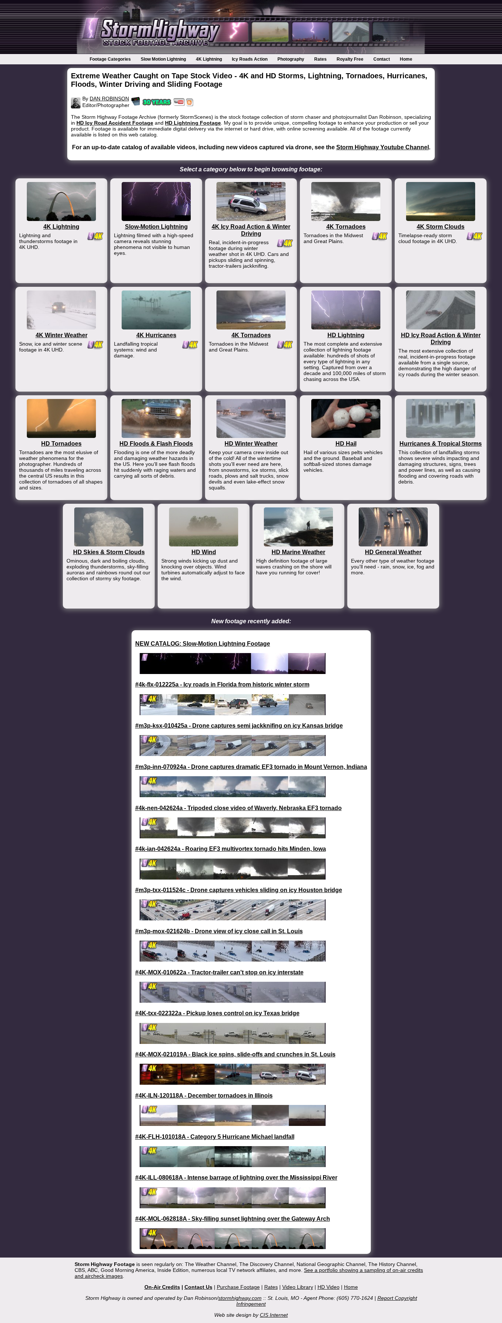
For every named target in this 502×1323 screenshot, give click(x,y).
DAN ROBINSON (109, 98)
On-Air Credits (162, 1287)
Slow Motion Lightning (163, 59)
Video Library (297, 1287)
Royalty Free (350, 59)
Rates (320, 59)
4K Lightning (209, 59)
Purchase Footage (238, 1287)
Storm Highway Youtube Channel (382, 147)
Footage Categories (110, 59)
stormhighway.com (240, 1298)
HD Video (329, 1287)
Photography (290, 59)
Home (406, 59)
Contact (381, 59)
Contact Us (198, 1287)
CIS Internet (274, 1315)
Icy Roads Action (250, 59)
